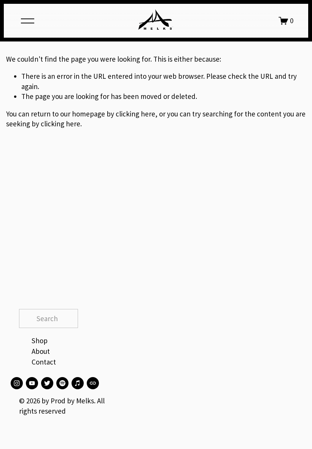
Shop (40, 340)
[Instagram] (17, 383)
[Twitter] (47, 383)
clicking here (135, 113)
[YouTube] (32, 383)
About (41, 351)
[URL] (93, 383)
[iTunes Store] (78, 383)
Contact (44, 361)
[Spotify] (62, 383)
